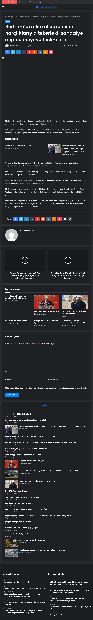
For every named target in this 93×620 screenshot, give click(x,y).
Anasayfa (10, 17)
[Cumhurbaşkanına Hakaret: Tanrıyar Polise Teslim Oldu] (11, 553)
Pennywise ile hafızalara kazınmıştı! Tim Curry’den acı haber (30, 436)
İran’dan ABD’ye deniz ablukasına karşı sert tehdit (26, 420)
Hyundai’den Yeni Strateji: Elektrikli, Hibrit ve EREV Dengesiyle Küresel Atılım (50, 471)
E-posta (8, 379)
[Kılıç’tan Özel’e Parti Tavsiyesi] (46, 302)
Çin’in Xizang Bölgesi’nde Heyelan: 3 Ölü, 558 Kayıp (15, 297)
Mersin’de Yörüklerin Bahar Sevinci (19, 503)
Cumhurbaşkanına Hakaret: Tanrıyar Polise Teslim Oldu (42, 550)
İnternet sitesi (53, 379)
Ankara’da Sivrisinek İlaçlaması (32, 540)
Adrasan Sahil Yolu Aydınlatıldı (18, 534)
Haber (17, 17)
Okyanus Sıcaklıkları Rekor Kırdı (18, 146)
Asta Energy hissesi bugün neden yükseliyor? (23, 455)
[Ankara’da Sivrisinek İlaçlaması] (11, 543)
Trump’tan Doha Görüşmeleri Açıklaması (46, 322)
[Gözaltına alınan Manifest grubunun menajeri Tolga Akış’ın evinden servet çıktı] (54, 148)
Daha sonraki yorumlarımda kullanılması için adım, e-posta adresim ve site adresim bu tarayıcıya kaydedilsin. (47, 388)
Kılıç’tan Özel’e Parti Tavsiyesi (46, 311)
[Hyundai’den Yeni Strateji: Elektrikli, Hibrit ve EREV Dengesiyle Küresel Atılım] (11, 474)
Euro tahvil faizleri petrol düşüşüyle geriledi (23, 528)
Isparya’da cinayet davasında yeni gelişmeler (75, 312)
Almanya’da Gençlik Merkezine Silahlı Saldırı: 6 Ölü (74, 322)
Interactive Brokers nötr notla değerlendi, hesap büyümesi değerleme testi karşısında (40, 442)
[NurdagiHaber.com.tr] (46, 7)
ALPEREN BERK (14, 46)
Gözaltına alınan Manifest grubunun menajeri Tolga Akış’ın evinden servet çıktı (46, 2)
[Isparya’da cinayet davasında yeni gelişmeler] (75, 302)
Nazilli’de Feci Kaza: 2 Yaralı (16, 321)
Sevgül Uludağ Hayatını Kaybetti (18, 522)
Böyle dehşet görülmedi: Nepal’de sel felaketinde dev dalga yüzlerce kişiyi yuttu (38, 515)
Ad (6, 371)
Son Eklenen (47, 405)
